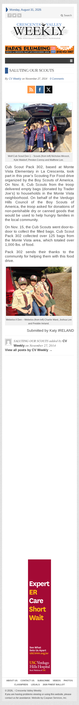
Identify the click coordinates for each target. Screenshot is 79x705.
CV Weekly (15, 78)
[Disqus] (39, 406)
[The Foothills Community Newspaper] (39, 31)
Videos (57, 680)
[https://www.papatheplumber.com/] (39, 50)
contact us (10, 698)
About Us (11, 680)
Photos (68, 680)
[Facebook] (9, 15)
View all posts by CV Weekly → (28, 350)
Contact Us (27, 680)
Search (67, 15)
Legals (35, 684)
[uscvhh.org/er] (39, 616)
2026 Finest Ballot (54, 684)
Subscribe (43, 680)
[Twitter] (14, 15)
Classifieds (21, 684)
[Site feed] (19, 15)
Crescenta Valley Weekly (27, 690)
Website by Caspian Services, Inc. (49, 698)
